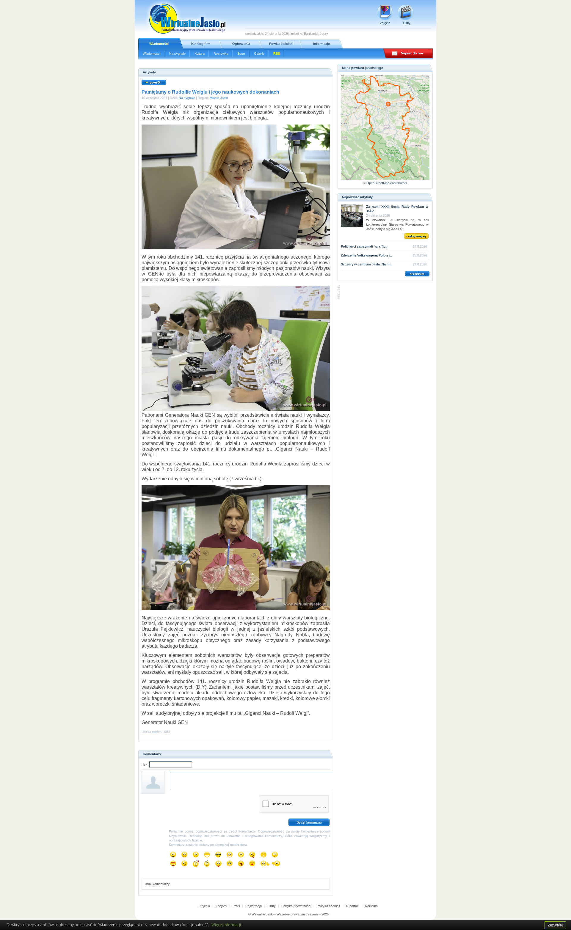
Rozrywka (221, 53)
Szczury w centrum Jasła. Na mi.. (366, 264)
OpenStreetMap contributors (386, 183)
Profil (236, 906)
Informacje (321, 43)
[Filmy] (405, 14)
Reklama (371, 906)
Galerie (259, 53)
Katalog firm (201, 43)
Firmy (271, 906)
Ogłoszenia (241, 43)
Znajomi (221, 906)
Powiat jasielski (281, 43)
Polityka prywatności (296, 906)
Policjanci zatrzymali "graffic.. (364, 246)
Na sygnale (177, 53)
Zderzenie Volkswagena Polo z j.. (366, 255)
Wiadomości (159, 43)
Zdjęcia (205, 906)
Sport (241, 53)
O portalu (352, 906)
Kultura (199, 53)
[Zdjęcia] (385, 14)
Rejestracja (253, 906)
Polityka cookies (328, 906)
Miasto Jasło (219, 98)
